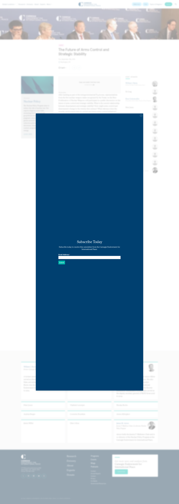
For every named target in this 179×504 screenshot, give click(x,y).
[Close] (141, 115)
